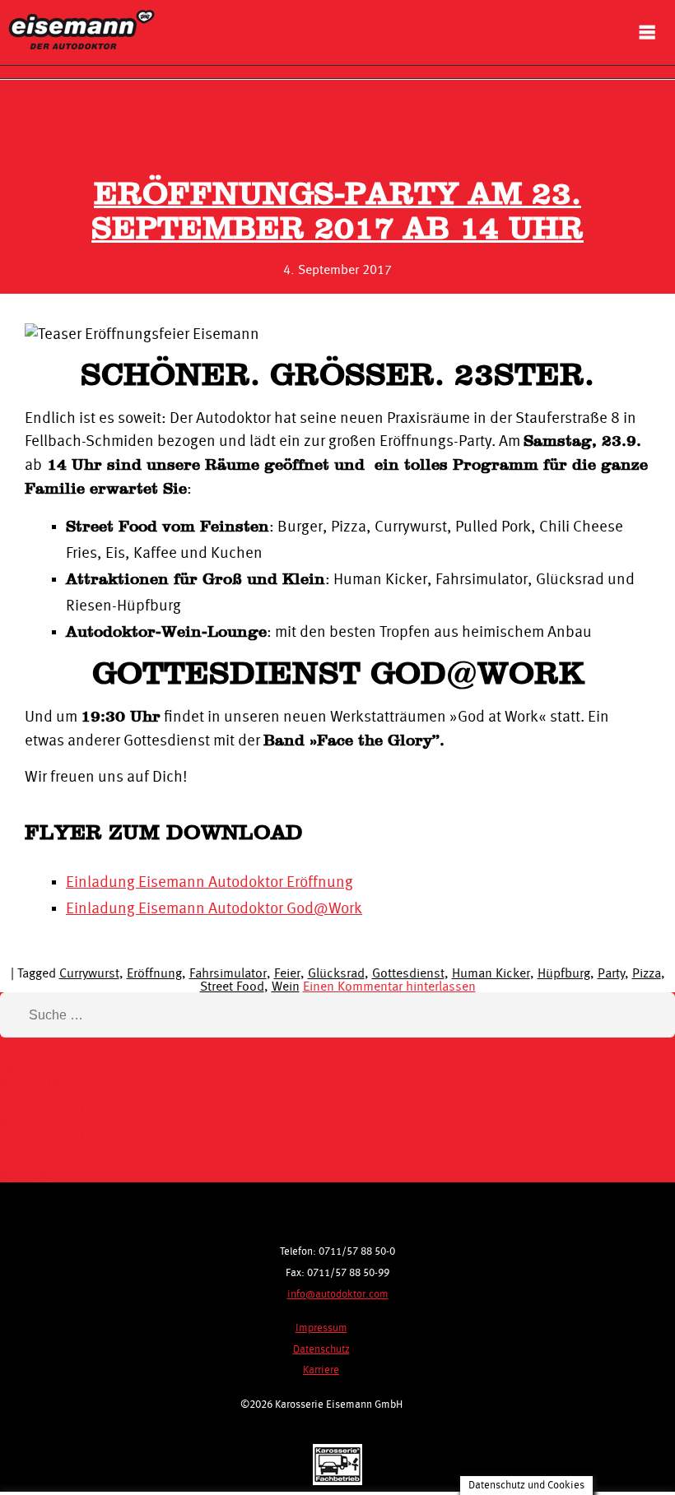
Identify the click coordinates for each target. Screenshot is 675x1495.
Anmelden (28, 1175)
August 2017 (36, 1123)
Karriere (321, 1370)
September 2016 (47, 1136)
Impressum (321, 1328)
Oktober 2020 (39, 1070)
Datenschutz (321, 1349)
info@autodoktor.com (338, 1294)
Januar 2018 (34, 1096)
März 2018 (30, 1083)
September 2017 (47, 1110)
